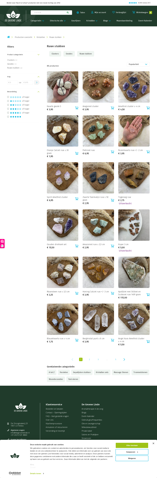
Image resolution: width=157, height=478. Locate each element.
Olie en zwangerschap (91, 423)
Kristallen (41, 37)
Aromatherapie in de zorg (92, 409)
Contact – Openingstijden (56, 412)
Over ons (49, 420)
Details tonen (35, 473)
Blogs (84, 412)
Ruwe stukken (14, 68)
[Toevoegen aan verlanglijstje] (49, 76)
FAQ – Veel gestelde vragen (57, 416)
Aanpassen (130, 452)
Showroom (86, 438)
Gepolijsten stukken (82, 372)
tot (20, 82)
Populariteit (134, 64)
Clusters (12, 60)
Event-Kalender (88, 416)
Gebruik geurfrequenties (92, 420)
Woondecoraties (56, 379)
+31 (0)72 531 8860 (19, 435)
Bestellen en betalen (54, 409)
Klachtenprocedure (54, 423)
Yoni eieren (73, 379)
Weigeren (132, 458)
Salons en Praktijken (90, 434)
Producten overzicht (23, 37)
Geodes (12, 64)
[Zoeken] (68, 12)
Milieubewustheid (89, 427)
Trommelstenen (140, 372)
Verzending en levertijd (55, 431)
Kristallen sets (102, 372)
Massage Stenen (121, 372)
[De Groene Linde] (13, 16)
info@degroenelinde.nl (20, 432)
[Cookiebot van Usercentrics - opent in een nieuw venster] (15, 473)
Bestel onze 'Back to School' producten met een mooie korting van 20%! (33, 3)
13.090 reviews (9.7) (144, 3)
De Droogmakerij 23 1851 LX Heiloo (19, 424)
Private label (87, 431)
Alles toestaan (132, 445)
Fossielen (64, 372)
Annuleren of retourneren (56, 427)
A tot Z (51, 372)
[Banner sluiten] (153, 443)
